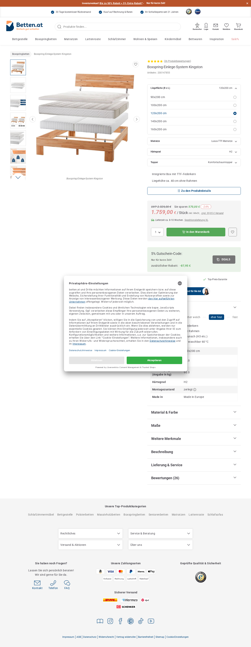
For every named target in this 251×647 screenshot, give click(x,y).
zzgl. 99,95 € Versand (212, 213)
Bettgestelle (20, 39)
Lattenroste (93, 39)
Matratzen (71, 39)
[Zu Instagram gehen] (110, 622)
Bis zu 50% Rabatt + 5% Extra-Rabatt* (121, 3)
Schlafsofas (215, 514)
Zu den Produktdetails (196, 190)
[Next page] (136, 119)
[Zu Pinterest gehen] (130, 622)
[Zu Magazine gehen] (100, 622)
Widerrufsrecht (106, 637)
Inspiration (217, 39)
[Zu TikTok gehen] (141, 622)
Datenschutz (89, 637)
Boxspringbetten (46, 39)
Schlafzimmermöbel (41, 514)
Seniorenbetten (158, 514)
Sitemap (160, 637)
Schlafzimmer (117, 39)
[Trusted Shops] (189, 12)
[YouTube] (151, 622)
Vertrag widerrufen (126, 637)
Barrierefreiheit (145, 637)
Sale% (235, 39)
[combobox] (157, 232)
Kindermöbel (173, 39)
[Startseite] (24, 26)
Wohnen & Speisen (145, 39)
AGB (78, 637)
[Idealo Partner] (198, 12)
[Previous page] (32, 119)
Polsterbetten (85, 514)
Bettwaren (195, 39)
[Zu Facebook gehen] (120, 622)
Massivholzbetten (108, 514)
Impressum (68, 637)
